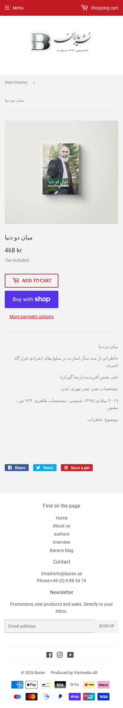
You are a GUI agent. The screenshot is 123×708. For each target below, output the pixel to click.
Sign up (106, 626)
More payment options (31, 316)
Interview (62, 542)
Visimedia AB (85, 672)
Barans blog (61, 550)
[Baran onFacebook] (49, 655)
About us (61, 525)
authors (61, 534)
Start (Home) (16, 82)
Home (61, 517)
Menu (18, 7)
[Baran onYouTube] (70, 655)
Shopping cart (104, 7)
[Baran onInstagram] (60, 655)
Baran (40, 672)
